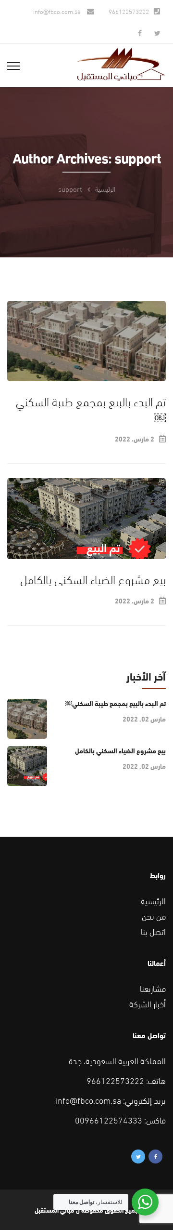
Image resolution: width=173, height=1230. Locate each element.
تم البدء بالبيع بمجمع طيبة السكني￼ (91, 408)
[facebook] (139, 32)
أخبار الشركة (147, 1003)
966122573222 (129, 11)
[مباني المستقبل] (121, 62)
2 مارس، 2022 (134, 438)
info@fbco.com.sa (57, 11)
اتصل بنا (153, 931)
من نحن (154, 915)
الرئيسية (105, 188)
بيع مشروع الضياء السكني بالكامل (91, 578)
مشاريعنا (153, 988)
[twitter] (157, 32)
